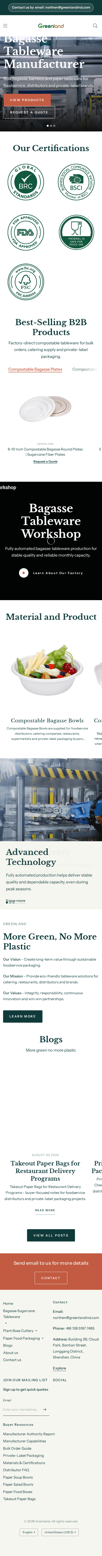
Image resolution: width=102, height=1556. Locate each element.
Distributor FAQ (16, 1470)
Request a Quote (45, 461)
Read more (45, 1210)
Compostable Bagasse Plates (35, 369)
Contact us (12, 1360)
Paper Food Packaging (21, 1338)
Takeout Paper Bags (19, 1499)
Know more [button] (15, 900)
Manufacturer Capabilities (24, 1441)
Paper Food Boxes (17, 1491)
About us (10, 1352)
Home (8, 1303)
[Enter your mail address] (44, 1409)
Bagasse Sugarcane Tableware (19, 1314)
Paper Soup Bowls (18, 1477)
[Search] (95, 25)
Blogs (7, 1345)
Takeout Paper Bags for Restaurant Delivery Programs (45, 1171)
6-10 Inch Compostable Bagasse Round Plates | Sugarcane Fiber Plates (45, 452)
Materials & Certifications (24, 1463)
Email (7, 1400)
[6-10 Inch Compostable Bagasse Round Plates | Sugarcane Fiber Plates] (45, 409)
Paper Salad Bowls (18, 1484)
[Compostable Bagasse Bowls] (47, 673)
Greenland (45, 443)
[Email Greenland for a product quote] (50, 7)
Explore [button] (59, 1368)
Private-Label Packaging (23, 1455)
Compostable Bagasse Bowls (47, 721)
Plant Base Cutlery (18, 1330)
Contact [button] (50, 1278)
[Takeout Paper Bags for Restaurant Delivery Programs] (45, 1102)
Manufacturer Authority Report (29, 1434)
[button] (27, 100)
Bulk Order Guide (17, 1448)
